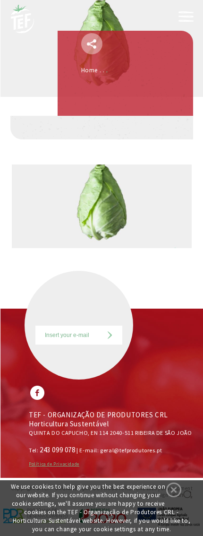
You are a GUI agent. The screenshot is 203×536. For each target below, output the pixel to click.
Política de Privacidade (54, 464)
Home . (92, 70)
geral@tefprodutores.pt (131, 450)
